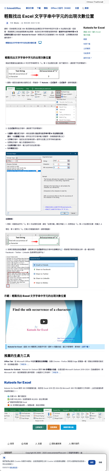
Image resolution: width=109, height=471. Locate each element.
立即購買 (86, 48)
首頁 (12, 444)
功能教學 (86, 53)
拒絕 (100, 462)
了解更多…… (24, 364)
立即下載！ (86, 347)
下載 (39, 8)
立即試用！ (39, 427)
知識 (26, 444)
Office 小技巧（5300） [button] (61, 8)
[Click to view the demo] (39, 43)
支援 (77, 8)
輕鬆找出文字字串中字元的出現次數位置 (21, 43)
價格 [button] (46, 8)
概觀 (85, 39)
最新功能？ (87, 58)
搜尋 (87, 8)
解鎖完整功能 (68, 427)
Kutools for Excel (17, 382)
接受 (91, 462)
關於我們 (75, 444)
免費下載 (86, 44)
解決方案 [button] (30, 8)
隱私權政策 (56, 444)
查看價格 (53, 427)
